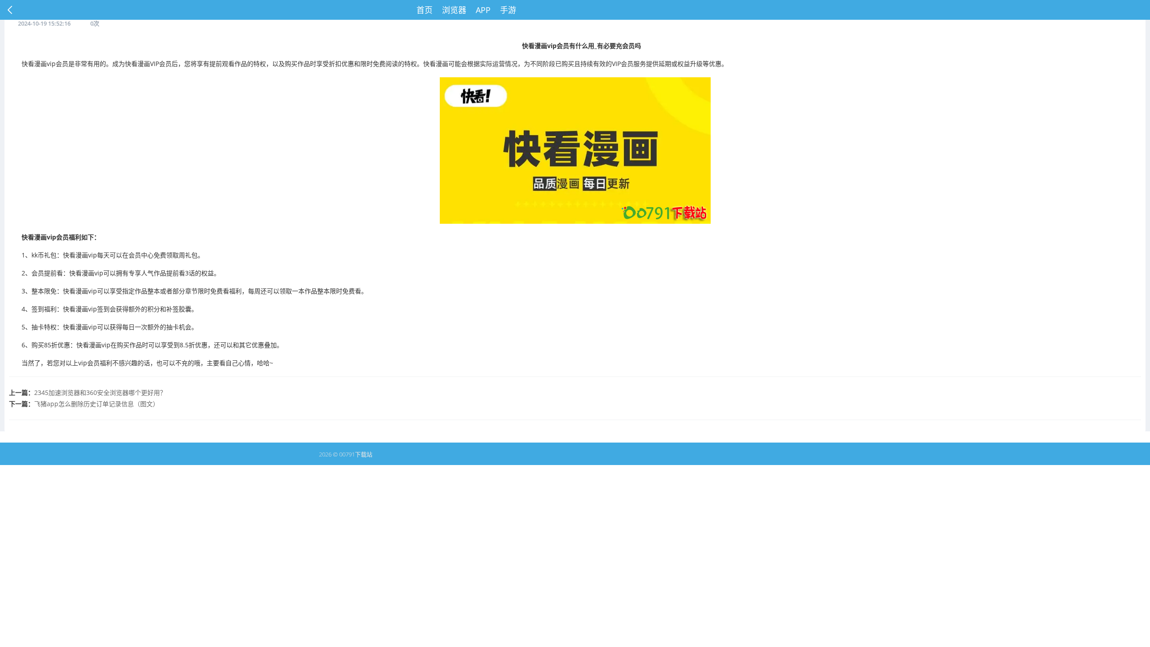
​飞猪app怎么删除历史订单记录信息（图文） (96, 403)
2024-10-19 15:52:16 (44, 23)
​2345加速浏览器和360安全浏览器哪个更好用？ (100, 392)
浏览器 (454, 9)
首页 (424, 9)
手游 (508, 9)
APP (483, 9)
